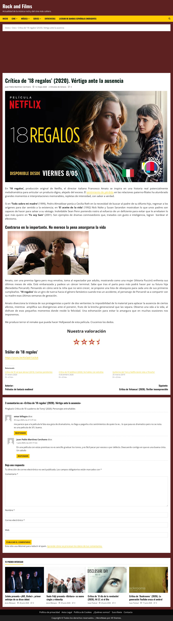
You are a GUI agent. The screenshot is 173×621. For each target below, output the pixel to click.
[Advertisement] (86, 51)
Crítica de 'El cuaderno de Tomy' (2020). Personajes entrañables (45, 408)
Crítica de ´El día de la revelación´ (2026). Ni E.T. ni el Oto (103, 598)
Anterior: (19, 387)
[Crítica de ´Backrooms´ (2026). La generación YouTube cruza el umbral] (148, 580)
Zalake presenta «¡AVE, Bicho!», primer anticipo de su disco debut (23, 598)
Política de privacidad (49, 612)
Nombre (10, 510)
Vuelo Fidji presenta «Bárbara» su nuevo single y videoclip (65, 598)
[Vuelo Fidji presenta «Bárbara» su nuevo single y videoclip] (65, 580)
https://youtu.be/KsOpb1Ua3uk (21, 357)
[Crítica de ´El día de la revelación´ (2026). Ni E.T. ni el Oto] (107, 580)
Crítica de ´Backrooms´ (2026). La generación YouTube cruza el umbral (145, 598)
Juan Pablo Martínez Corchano (18, 87)
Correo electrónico (15, 520)
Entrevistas (50, 18)
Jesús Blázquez (10, 603)
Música (24, 18)
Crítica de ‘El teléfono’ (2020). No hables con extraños (81, 372)
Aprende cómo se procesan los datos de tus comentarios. (74, 546)
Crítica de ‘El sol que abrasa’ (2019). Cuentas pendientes (28, 372)
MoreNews (101, 618)
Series (36, 18)
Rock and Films (17, 6)
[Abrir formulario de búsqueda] (169, 18)
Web (7, 530)
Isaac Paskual (92, 603)
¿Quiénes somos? (101, 612)
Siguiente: (143, 387)
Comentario (11, 474)
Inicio (5, 18)
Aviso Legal (67, 612)
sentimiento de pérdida (100, 192)
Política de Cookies (83, 612)
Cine (13, 18)
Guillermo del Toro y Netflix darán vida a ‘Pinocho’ (134, 372)
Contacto (128, 612)
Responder (20, 433)
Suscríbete (117, 612)
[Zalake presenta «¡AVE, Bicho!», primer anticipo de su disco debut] (24, 580)
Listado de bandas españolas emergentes (77, 18)
